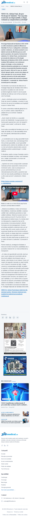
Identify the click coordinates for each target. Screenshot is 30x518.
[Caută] (24, 2)
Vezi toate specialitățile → (8, 490)
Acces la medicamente (7, 461)
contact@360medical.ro (10, 501)
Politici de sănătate (6, 466)
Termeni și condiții (18, 512)
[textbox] (15, 176)
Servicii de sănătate (6, 459)
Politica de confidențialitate (9, 514)
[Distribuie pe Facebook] (2, 317)
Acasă (2, 6)
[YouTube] (7, 445)
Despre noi (10, 512)
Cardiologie (4, 477)
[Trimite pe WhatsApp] (13, 317)
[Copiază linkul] (17, 317)
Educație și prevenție (6, 456)
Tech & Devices (5, 469)
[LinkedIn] (5, 445)
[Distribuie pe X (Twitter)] (6, 317)
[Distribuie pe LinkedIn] (10, 317)
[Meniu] (27, 2)
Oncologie (4, 479)
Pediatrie (3, 485)
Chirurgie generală (6, 487)
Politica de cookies (22, 514)
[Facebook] (2, 445)
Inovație (3, 453)
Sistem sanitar (4, 464)
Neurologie (4, 482)
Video (7, 6)
